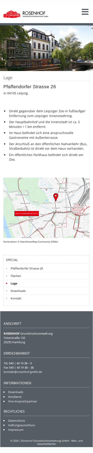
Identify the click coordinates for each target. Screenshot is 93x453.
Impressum (15, 430)
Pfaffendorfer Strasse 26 (27, 268)
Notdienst (15, 397)
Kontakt (16, 298)
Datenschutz (16, 421)
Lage (14, 283)
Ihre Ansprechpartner (22, 401)
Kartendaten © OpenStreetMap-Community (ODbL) (30, 241)
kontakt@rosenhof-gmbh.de (23, 372)
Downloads (18, 291)
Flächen (16, 276)
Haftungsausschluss (21, 425)
